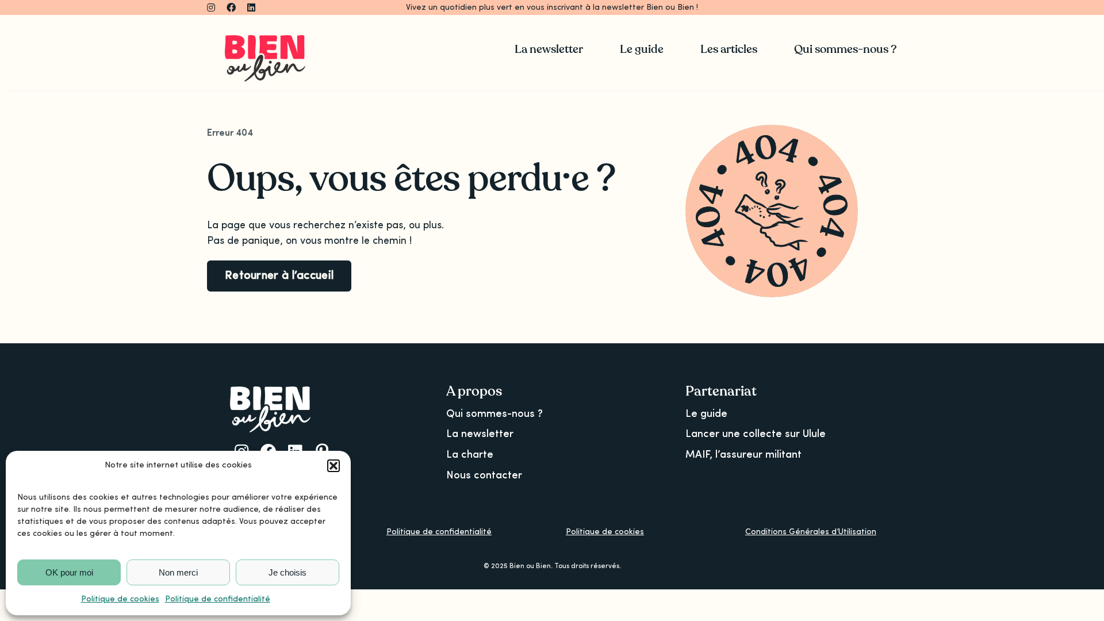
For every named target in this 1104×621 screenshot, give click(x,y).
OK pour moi (69, 572)
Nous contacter (484, 475)
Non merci (178, 572)
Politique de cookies (120, 599)
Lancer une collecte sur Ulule (755, 434)
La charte (469, 455)
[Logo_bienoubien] (265, 40)
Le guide (706, 414)
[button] (333, 465)
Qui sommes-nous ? (494, 414)
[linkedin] (251, 7)
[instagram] (211, 7)
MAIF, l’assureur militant (743, 455)
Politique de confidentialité (217, 599)
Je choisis (287, 572)
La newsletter (479, 434)
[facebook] (231, 7)
